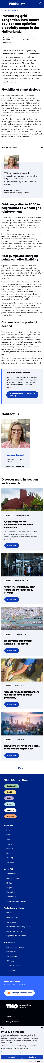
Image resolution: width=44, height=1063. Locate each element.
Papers (8, 853)
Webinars (9, 839)
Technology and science (14, 908)
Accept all (11, 1057)
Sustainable (12, 786)
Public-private (11, 952)
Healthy (10, 792)
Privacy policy (16, 1052)
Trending (9, 858)
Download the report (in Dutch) (22, 395)
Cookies (9, 1016)
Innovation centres (13, 966)
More (20, 768)
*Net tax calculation (9, 147)
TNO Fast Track (11, 956)
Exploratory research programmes (18, 927)
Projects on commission (15, 947)
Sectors (10, 810)
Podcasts (9, 849)
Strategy (9, 883)
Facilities (9, 913)
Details (3, 1052)
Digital (9, 804)
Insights (9, 844)
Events (8, 835)
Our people (10, 888)
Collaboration (9, 942)
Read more (12, 546)
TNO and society (12, 892)
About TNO (8, 869)
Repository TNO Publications (16, 936)
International (11, 970)
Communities (11, 897)
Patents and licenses (14, 931)
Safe (9, 798)
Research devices (12, 917)
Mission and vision (13, 878)
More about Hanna (13, 466)
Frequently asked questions (16, 901)
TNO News (10, 862)
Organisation (11, 874)
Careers (10, 816)
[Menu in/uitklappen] (3, 4)
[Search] (40, 3)
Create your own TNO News (22, 992)
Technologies (11, 922)
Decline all (32, 1057)
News (8, 830)
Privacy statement (12, 1022)
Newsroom (8, 825)
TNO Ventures (11, 961)
